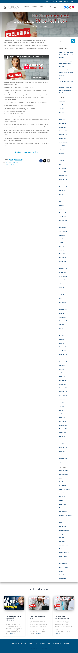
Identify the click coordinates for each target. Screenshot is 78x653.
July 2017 (61, 443)
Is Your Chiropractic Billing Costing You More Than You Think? (66, 90)
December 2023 (63, 220)
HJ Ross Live (62, 522)
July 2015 (61, 462)
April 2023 (61, 250)
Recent (61, 571)
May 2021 (61, 335)
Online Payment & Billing (65, 560)
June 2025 (61, 153)
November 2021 (63, 313)
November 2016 (63, 447)
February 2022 (62, 302)
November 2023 (63, 224)
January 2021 (62, 350)
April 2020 (61, 373)
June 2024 (61, 198)
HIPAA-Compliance (64, 519)
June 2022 (61, 287)
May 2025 (61, 157)
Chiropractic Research (64, 489)
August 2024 (62, 190)
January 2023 (62, 261)
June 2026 (61, 108)
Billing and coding (10, 162)
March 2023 (62, 253)
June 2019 (61, 406)
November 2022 (63, 268)
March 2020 (62, 376)
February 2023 (62, 257)
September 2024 (63, 186)
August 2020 (62, 365)
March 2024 (62, 209)
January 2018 (62, 440)
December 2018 (63, 425)
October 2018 (62, 432)
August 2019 (62, 399)
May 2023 (61, 246)
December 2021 (63, 309)
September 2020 (63, 361)
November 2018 (63, 428)
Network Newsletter (64, 552)
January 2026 (62, 127)
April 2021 (61, 339)
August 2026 (62, 101)
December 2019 (63, 388)
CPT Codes (6, 164)
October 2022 (62, 272)
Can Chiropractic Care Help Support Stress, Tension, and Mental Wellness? (66, 81)
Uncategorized (62, 578)
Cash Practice (62, 481)
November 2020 (63, 354)
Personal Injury (63, 563)
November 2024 (63, 179)
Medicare (61, 537)
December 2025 (63, 131)
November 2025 (63, 134)
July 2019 (61, 402)
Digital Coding (62, 504)
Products (43, 6)
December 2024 (63, 175)
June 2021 (61, 332)
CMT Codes (62, 493)
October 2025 (62, 138)
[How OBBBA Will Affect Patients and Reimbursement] (14, 603)
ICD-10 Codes (62, 526)
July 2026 (61, 104)
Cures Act (61, 500)
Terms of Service (35, 648)
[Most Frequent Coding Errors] (39, 603)
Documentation (63, 511)
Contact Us (66, 1)
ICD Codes (12, 164)
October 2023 (62, 227)
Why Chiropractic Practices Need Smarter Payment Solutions (65, 63)
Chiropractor (18, 162)
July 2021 (61, 328)
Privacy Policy (67, 643)
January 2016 (62, 455)
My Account (72, 1)
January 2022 (62, 306)
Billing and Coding (63, 470)
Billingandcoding (63, 474)
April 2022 (61, 294)
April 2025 (61, 160)
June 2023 (61, 242)
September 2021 (63, 320)
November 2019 (63, 391)
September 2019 (63, 395)
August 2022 (62, 280)
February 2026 (62, 123)
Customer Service (53, 1)
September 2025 (63, 142)
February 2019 (62, 421)
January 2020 (62, 384)
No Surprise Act (18, 159)
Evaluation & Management (65, 515)
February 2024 (62, 212)
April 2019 (61, 414)
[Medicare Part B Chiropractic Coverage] (64, 603)
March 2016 (62, 451)
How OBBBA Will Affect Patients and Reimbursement (13, 618)
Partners (60, 1)
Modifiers (61, 548)
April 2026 (61, 116)
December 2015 (63, 458)
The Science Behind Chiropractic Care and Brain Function (66, 72)
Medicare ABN (62, 541)
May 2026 (61, 112)
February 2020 (62, 380)
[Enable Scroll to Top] (75, 649)
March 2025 (62, 164)
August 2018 (62, 436)
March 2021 (62, 343)
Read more (12, 633)
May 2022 (61, 291)
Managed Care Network (65, 534)
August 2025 (62, 145)
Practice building (63, 567)
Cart (55, 7)
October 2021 (62, 317)
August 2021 (62, 324)
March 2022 (62, 298)
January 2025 (62, 171)
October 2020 (62, 358)
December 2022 (63, 265)
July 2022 (61, 283)
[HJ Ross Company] (11, 7)
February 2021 (62, 347)
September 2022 (63, 276)
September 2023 (63, 231)
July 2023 (61, 239)
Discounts (61, 507)
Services (34, 6)
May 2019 (61, 410)
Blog (11, 159)
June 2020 (61, 369)
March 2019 (62, 417)
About (47, 1)
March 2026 (62, 119)
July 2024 (61, 194)
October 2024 (62, 183)
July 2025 (61, 149)
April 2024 (61, 205)
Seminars (26, 6)
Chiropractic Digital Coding (19, 643)
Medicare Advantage (64, 545)
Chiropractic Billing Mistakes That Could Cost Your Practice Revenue (66, 55)
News (50, 6)
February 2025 (62, 168)
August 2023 (62, 235)
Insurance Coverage (64, 530)
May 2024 (61, 201)
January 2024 (62, 216)
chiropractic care (63, 485)
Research (61, 575)
